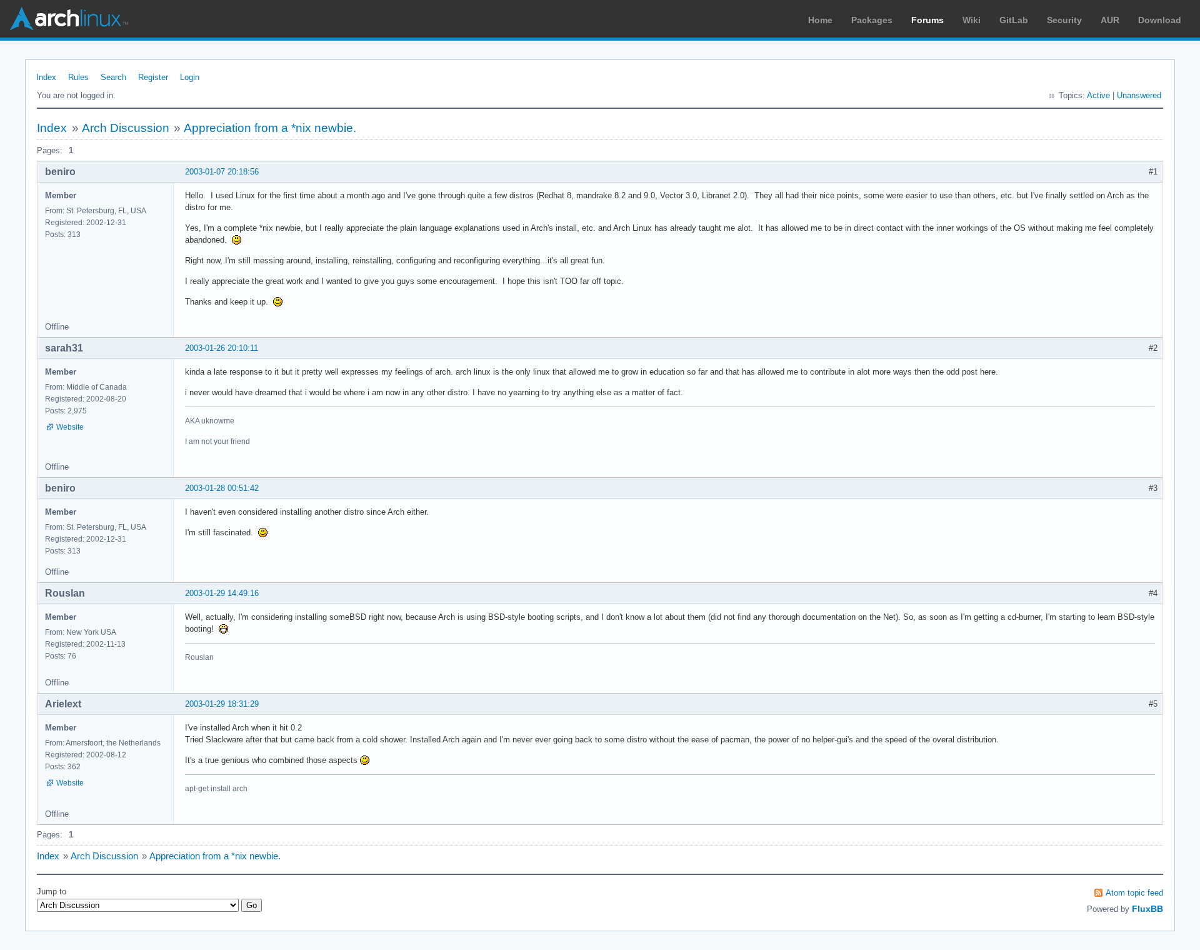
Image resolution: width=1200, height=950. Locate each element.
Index (46, 77)
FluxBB (1147, 909)
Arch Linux (68, 18)
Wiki (971, 20)
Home (820, 20)
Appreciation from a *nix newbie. (270, 127)
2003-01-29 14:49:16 (222, 593)
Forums (927, 20)
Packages (871, 20)
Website (70, 427)
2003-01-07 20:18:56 (222, 171)
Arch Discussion (125, 127)
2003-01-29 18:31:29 (222, 704)
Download (1159, 20)
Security (1064, 20)
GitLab (1013, 20)
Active (1098, 95)
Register (153, 77)
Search (113, 77)
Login (189, 77)
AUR (1110, 20)
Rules (78, 77)
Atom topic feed (1134, 892)
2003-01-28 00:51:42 (222, 488)
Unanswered (1139, 95)
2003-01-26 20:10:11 (221, 348)
